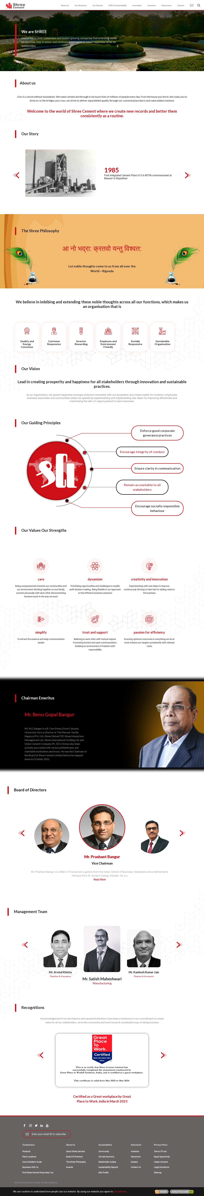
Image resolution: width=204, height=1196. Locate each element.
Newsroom (136, 1156)
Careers (134, 1162)
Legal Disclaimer (161, 1167)
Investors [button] (151, 5)
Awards (69, 1167)
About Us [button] (65, 5)
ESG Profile (103, 1172)
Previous (18, 175)
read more (100, 879)
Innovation (136, 1145)
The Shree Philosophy (76, 1162)
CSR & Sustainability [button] (117, 5)
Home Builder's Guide (32, 1162)
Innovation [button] (137, 5)
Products (26, 1151)
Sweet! (163, 1191)
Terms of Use (160, 1151)
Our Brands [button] (98, 5)
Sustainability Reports (108, 1167)
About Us (70, 1145)
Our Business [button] (81, 5)
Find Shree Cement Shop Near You (37, 1172)
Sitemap (158, 1172)
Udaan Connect (161, 1162)
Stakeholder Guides (107, 1162)
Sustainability (105, 1145)
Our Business (28, 1145)
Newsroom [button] (166, 5)
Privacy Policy (161, 1145)
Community (103, 1151)
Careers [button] (180, 5)
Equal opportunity (162, 1156)
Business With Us (30, 1167)
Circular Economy (106, 1156)
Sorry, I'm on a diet (180, 1191)
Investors (135, 1151)
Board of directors (74, 1156)
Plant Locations (29, 1156)
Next (186, 175)
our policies (120, 1191)
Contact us (136, 1167)
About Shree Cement (75, 1151)
